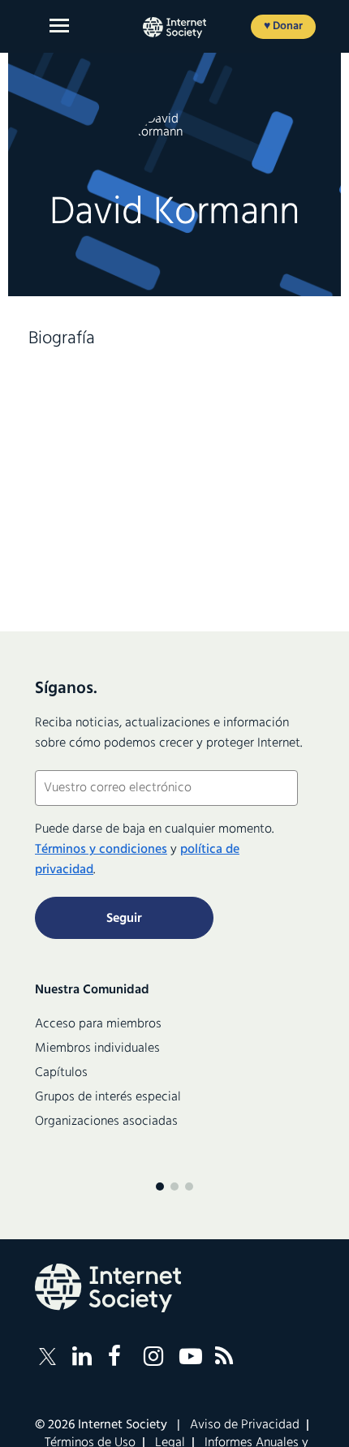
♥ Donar (283, 26)
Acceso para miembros (98, 1024)
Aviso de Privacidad (244, 1425)
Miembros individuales (97, 1048)
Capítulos (61, 1072)
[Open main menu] (59, 25)
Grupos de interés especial (108, 1097)
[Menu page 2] (174, 1186)
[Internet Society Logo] (108, 1288)
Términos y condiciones (101, 849)
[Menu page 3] (189, 1186)
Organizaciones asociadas (106, 1121)
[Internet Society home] (174, 27)
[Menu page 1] (160, 1186)
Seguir (124, 918)
